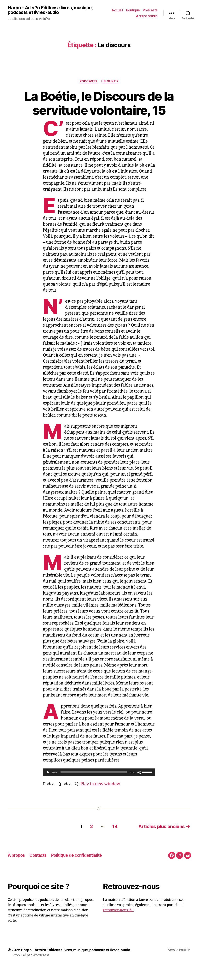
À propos (16, 855)
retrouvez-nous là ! (118, 910)
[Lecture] (48, 772)
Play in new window (100, 784)
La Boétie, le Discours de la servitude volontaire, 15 (99, 103)
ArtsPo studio (147, 16)
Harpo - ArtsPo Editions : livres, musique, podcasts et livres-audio (50, 10)
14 (115, 826)
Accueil (117, 10)
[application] (99, 772)
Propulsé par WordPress (31, 955)
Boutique (133, 10)
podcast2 (88, 81)
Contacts (37, 855)
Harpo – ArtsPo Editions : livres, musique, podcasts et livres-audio (75, 950)
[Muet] (139, 772)
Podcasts (150, 10)
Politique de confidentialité (76, 855)
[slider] (147, 771)
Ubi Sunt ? (110, 81)
